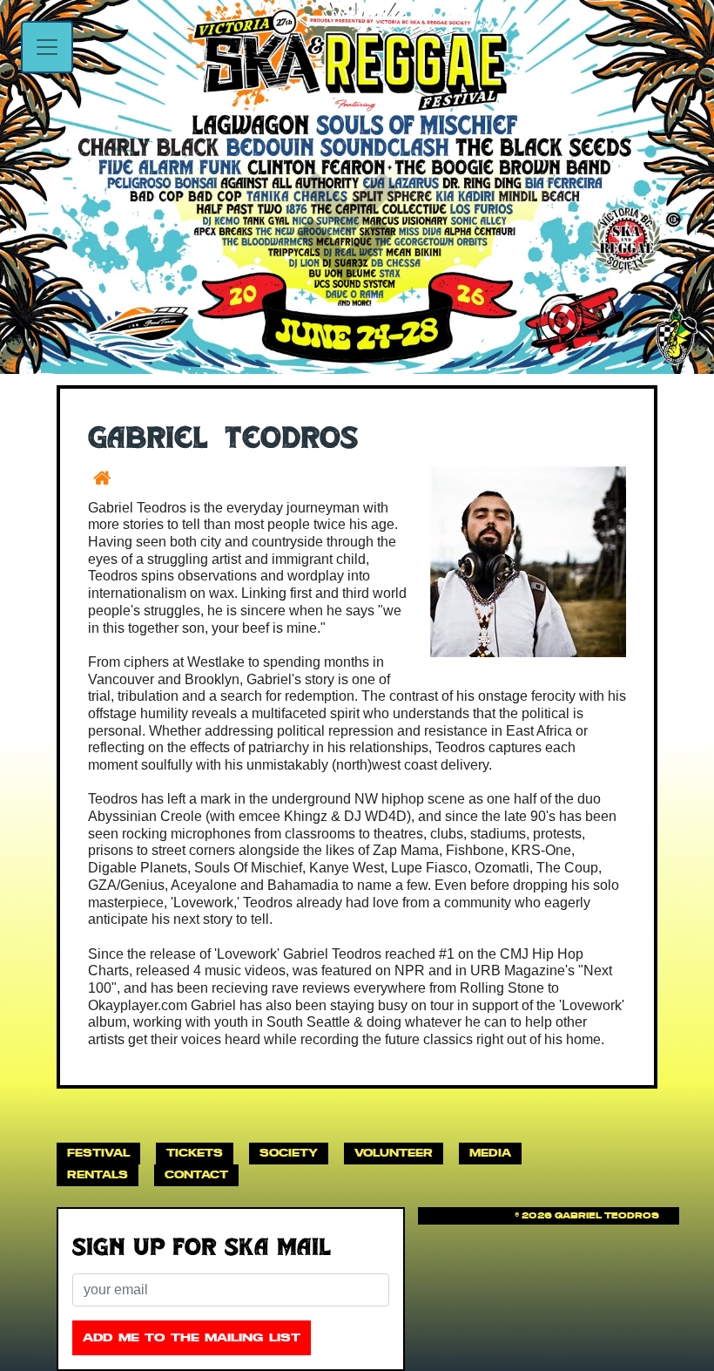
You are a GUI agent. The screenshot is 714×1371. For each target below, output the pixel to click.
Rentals (97, 1174)
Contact (196, 1174)
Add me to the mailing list (191, 1337)
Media (490, 1152)
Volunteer (393, 1152)
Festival (98, 1152)
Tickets (194, 1152)
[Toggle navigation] (47, 47)
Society (288, 1152)
